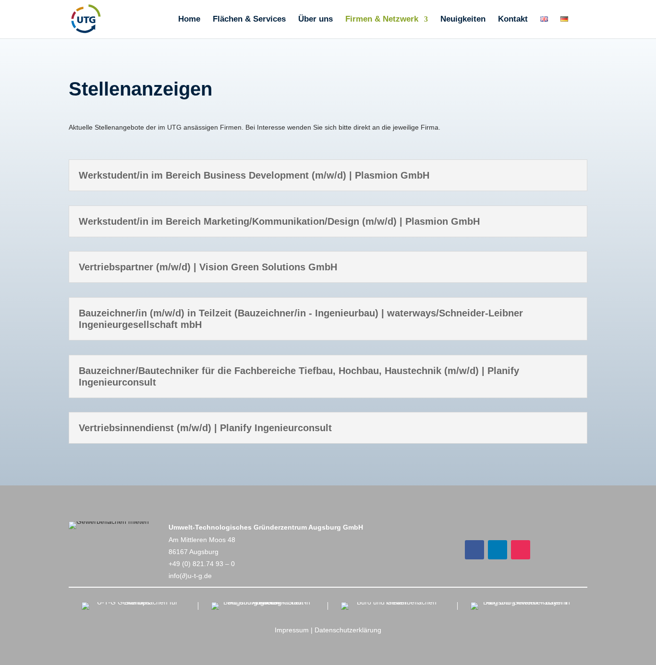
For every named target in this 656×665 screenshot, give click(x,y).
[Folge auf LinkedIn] (497, 549)
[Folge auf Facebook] (474, 549)
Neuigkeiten (463, 20)
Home (189, 20)
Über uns (315, 20)
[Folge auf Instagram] (520, 549)
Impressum (292, 630)
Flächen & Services (249, 20)
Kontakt (513, 20)
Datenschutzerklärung (348, 630)
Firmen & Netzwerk (381, 20)
